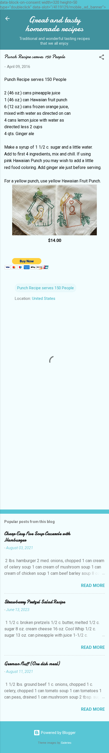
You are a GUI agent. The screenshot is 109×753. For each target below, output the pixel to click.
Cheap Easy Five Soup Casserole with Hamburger (37, 536)
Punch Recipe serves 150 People (45, 288)
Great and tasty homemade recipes (54, 24)
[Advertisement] (54, 464)
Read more (93, 585)
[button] (101, 58)
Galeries (66, 743)
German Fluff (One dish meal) (32, 663)
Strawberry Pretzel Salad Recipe (34, 602)
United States (43, 298)
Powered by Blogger (58, 732)
